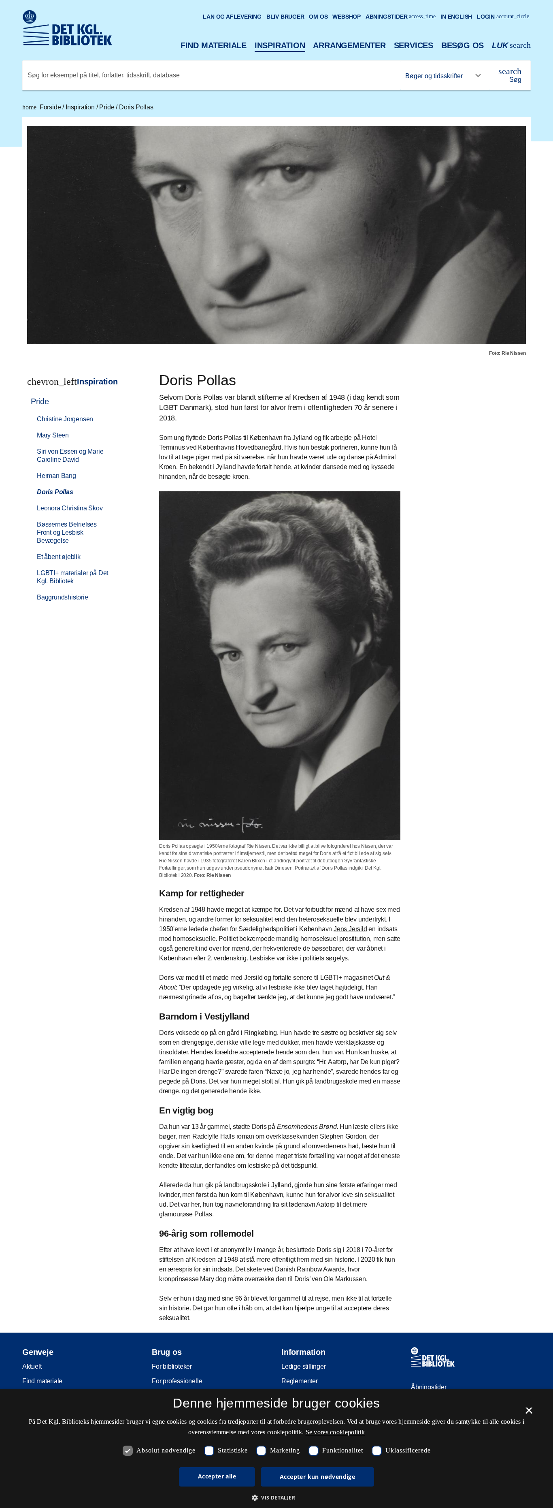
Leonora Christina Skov (70, 508)
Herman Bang (56, 475)
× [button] (529, 1413)
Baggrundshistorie (62, 597)
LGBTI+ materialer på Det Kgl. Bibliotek (72, 576)
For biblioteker (172, 1366)
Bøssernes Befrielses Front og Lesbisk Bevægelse (67, 532)
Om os (318, 16)
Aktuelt (32, 1366)
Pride (107, 107)
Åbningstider (401, 16)
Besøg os (462, 45)
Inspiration (280, 45)
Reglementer (299, 1381)
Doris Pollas (136, 107)
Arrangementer (349, 45)
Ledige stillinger (303, 1366)
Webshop (346, 16)
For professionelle (177, 1381)
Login (503, 16)
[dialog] (276, 1448)
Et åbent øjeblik (59, 556)
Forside (42, 107)
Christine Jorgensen (65, 419)
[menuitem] (78, 499)
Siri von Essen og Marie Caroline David (70, 455)
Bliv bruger (285, 16)
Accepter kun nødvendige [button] (317, 1476)
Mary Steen (53, 435)
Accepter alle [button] (217, 1476)
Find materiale (214, 45)
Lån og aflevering (232, 16)
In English (456, 16)
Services (413, 45)
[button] (276, 1497)
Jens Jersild (350, 929)
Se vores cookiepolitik (335, 1432)
